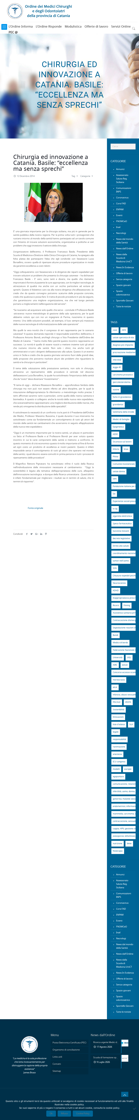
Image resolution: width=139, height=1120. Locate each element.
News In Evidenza (125, 268)
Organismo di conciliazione (66, 1050)
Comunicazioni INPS (123, 190)
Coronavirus (122, 198)
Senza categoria (124, 279)
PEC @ (13, 32)
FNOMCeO (121, 221)
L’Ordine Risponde (49, 26)
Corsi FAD (121, 204)
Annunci (120, 169)
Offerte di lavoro (96, 26)
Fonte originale (35, 508)
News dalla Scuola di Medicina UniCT (124, 258)
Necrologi (121, 233)
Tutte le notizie (123, 307)
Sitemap (57, 1071)
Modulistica (73, 26)
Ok (51, 1113)
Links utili (57, 1057)
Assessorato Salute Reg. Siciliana (122, 178)
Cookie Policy (83, 1113)
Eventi (119, 215)
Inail (118, 227)
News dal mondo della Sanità (124, 241)
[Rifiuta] (134, 1108)
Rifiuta (64, 1113)
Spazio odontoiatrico (123, 293)
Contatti (57, 1064)
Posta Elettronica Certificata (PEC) (69, 1043)
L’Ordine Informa (21, 26)
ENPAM (120, 210)
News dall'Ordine (124, 249)
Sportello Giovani (124, 301)
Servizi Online (121, 26)
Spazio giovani (123, 285)
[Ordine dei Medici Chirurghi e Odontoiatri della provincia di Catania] (40, 11)
